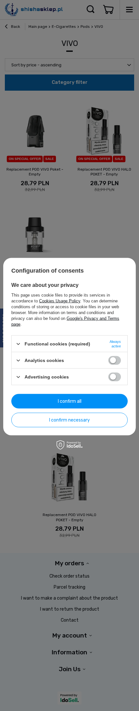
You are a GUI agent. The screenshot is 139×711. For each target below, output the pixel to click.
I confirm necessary (69, 420)
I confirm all (69, 401)
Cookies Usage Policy (59, 301)
